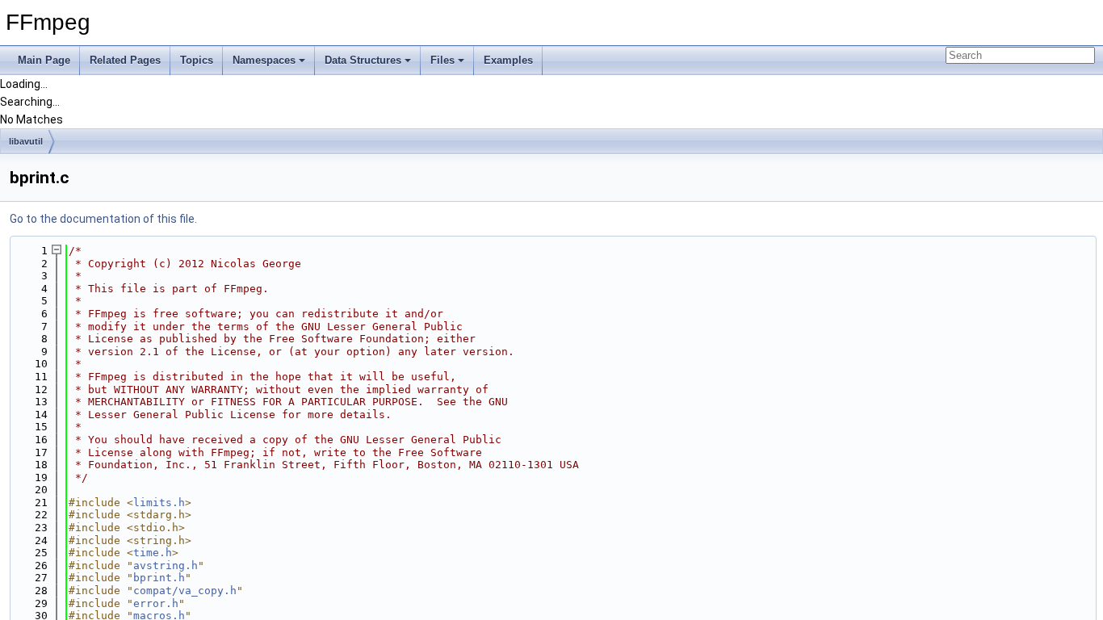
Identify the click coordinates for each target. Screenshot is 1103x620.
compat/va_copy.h (185, 590)
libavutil (26, 141)
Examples (508, 60)
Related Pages (125, 60)
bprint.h (159, 578)
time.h (152, 553)
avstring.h (165, 565)
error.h (155, 603)
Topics (196, 60)
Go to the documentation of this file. (103, 218)
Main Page (44, 60)
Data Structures (363, 60)
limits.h (159, 502)
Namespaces (264, 60)
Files (442, 60)
